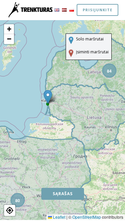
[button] (109, 70)
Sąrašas (63, 193)
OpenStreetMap (86, 217)
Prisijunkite (97, 9)
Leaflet (58, 217)
